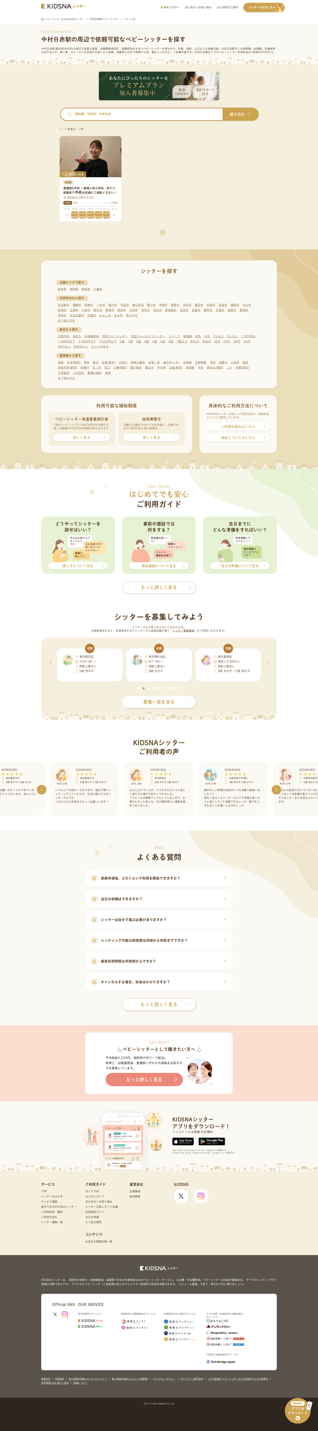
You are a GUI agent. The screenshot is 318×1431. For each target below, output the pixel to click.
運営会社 (45, 1379)
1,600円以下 (66, 341)
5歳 (162, 341)
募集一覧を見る (159, 702)
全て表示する (66, 320)
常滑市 (62, 310)
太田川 (123, 362)
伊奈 (86, 362)
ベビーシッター (152, 48)
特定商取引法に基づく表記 (55, 1383)
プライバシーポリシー (164, 1379)
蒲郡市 (235, 305)
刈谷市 (187, 305)
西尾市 (223, 305)
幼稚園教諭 (91, 336)
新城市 (109, 310)
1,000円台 (248, 336)
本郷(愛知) (242, 367)
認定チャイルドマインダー (148, 336)
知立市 (157, 310)
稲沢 (95, 362)
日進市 (220, 310)
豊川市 (151, 305)
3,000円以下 (108, 341)
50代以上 (64, 346)
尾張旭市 (171, 310)
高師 (108, 373)
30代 (237, 341)
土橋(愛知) (120, 367)
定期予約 (63, 336)
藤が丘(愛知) (215, 367)
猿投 (245, 362)
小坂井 (235, 362)
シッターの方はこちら (262, 7)
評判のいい (81, 346)
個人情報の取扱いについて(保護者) (130, 1379)
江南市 (74, 310)
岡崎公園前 (138, 362)
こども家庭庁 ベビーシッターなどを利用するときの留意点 (238, 1379)
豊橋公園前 (94, 373)
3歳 (146, 341)
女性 (207, 336)
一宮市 (100, 305)
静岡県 (74, 289)
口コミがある (100, 346)
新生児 (194, 341)
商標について (80, 1383)
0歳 (122, 341)
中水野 (161, 367)
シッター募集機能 (183, 630)
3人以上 (232, 336)
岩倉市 (196, 310)
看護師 (187, 336)
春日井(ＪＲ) (171, 362)
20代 (226, 341)
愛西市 (244, 310)
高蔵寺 (223, 362)
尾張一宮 (154, 362)
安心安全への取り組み (198, 7)
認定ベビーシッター (115, 336)
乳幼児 (206, 341)
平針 (201, 367)
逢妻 (60, 362)
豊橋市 (77, 305)
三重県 (97, 289)
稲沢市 (97, 310)
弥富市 (91, 315)
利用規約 (59, 1379)
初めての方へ (171, 7)
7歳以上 (182, 341)
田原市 (232, 310)
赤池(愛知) (73, 362)
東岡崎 (190, 367)
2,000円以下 (87, 341)
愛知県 (86, 289)
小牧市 (86, 310)
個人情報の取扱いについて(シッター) (88, 1379)
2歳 (138, 341)
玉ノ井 (96, 367)
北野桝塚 (200, 362)
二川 (229, 367)
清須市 (62, 315)
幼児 (217, 341)
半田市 (124, 305)
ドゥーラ (174, 336)
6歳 (171, 341)
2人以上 (218, 336)
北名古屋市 (77, 315)
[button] (138, 688)
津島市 (163, 305)
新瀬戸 (84, 367)
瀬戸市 (112, 305)
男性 (198, 336)
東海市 (121, 310)
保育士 (77, 336)
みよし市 (105, 315)
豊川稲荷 (136, 367)
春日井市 (138, 305)
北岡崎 (187, 362)
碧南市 (175, 305)
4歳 (154, 341)
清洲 (212, 362)
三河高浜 (78, 373)
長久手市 (132, 315)
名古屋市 (63, 305)
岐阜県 (62, 289)
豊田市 (199, 305)
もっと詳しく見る (159, 1004)
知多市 (145, 310)
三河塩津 (63, 373)
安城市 (211, 305)
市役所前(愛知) (67, 367)
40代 (247, 341)
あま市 (118, 315)
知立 (107, 367)
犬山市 (247, 305)
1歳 (130, 341)
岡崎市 (88, 305)
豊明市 (208, 310)
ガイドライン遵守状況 (191, 1379)
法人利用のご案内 (227, 7)
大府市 (133, 310)
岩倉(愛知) (108, 362)
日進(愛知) (176, 367)
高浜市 (184, 310)
